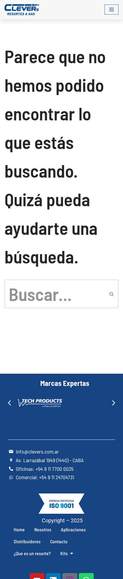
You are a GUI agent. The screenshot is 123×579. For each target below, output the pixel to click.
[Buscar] (112, 294)
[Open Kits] (71, 553)
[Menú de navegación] (111, 9)
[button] (9, 403)
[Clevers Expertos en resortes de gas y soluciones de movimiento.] (22, 9)
